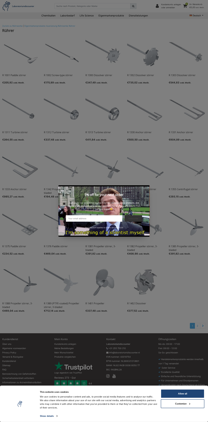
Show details (47, 416)
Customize (181, 403)
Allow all (182, 393)
